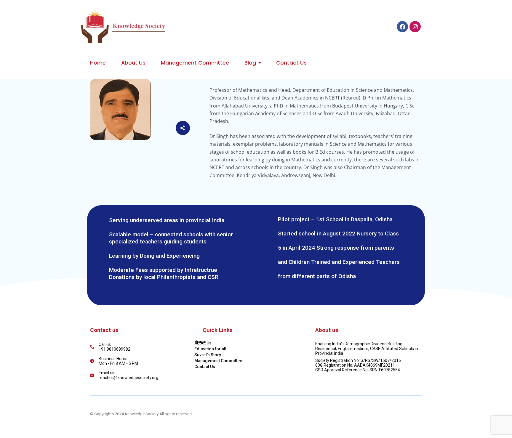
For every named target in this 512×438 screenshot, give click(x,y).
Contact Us (291, 62)
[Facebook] (402, 26)
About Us (133, 62)
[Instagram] (415, 26)
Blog (250, 62)
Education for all (210, 348)
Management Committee (195, 62)
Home (98, 62)
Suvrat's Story (207, 354)
